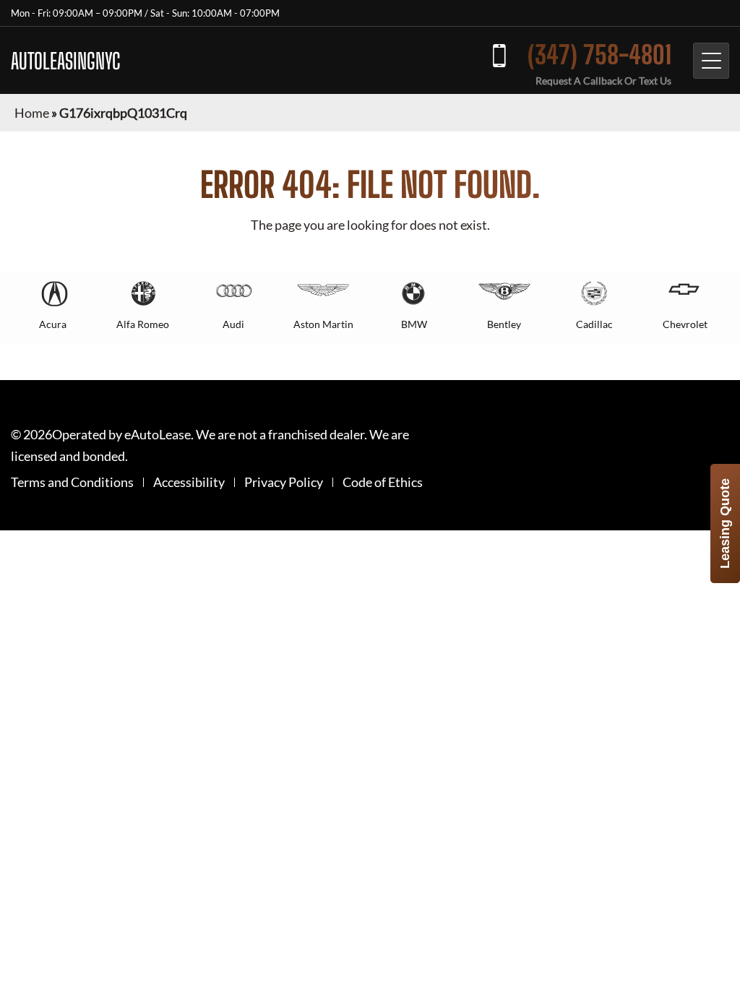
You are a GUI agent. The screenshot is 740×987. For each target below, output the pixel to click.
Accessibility (189, 482)
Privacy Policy (283, 482)
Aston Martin (323, 324)
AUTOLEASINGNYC (66, 61)
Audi (233, 324)
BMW (414, 324)
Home (31, 113)
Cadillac (594, 324)
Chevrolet (685, 324)
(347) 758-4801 (599, 54)
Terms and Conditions (72, 482)
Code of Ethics (383, 482)
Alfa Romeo (142, 324)
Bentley (504, 324)
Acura (52, 324)
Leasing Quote (725, 523)
